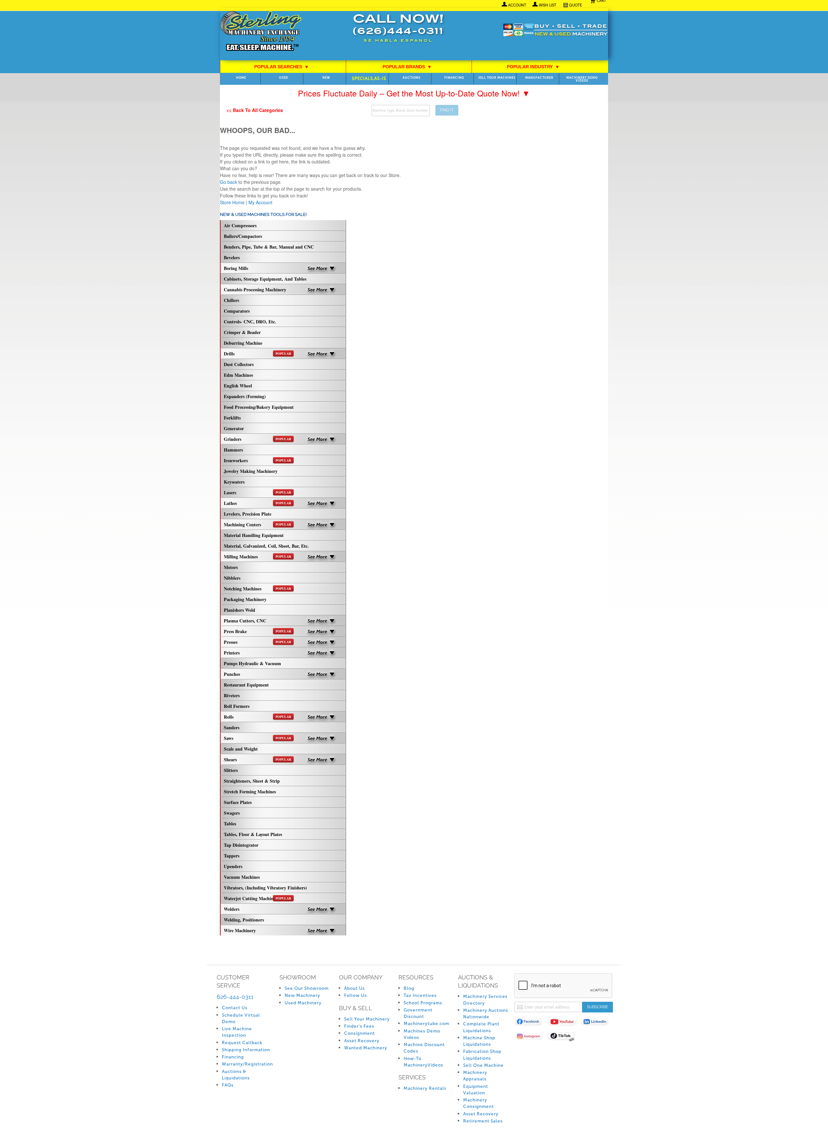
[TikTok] (564, 1037)
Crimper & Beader (242, 332)
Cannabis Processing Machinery (255, 289)
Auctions (411, 77)
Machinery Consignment (478, 1103)
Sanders (231, 727)
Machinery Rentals (425, 1088)
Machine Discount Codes (424, 1048)
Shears (257, 759)
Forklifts (232, 417)
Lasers (257, 492)
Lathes (257, 503)
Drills (257, 353)
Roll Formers (236, 706)
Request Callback (242, 1042)
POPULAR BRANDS (407, 66)
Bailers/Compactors (243, 236)
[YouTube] (564, 1023)
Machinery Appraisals (475, 1076)
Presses (257, 642)
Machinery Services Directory (485, 1000)
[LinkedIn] (597, 1023)
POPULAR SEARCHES (281, 66)
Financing (454, 77)
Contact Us (234, 1008)
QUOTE (575, 5)
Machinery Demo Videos (582, 79)
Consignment (359, 1033)
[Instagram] (531, 1037)
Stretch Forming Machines (250, 791)
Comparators (237, 310)
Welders (231, 909)
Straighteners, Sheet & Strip (252, 780)
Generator (234, 428)
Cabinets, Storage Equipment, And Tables (265, 278)
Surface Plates (238, 802)
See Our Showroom (307, 988)
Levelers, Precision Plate (247, 513)
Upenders (233, 866)
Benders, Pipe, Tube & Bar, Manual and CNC (269, 246)
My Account (260, 202)
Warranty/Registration (247, 1064)
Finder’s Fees (359, 1026)
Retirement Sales (483, 1121)
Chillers (231, 300)
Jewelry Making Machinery (251, 471)
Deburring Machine (243, 343)
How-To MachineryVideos (423, 1062)
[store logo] (260, 31)
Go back (228, 182)
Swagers (232, 813)
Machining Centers (257, 524)
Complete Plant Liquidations (481, 1027)
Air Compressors (240, 225)
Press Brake (257, 631)
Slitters (231, 770)
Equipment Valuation (475, 1090)
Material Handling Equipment (254, 535)
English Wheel (238, 385)
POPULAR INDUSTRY (533, 66)
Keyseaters (234, 481)
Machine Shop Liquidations (479, 1041)
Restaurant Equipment (246, 684)
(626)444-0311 (398, 32)
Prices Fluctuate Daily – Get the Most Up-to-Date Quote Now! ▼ (414, 93)
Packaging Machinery (245, 599)
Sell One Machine (483, 1065)
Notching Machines (257, 588)
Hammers (233, 449)
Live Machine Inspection (237, 1032)
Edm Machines (238, 375)
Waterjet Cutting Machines (257, 898)
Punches (232, 674)
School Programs (423, 1003)
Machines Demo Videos (422, 1034)
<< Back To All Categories (254, 110)
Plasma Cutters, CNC (245, 620)
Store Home (232, 202)
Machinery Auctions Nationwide (485, 1014)
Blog (409, 988)
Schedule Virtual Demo (241, 1018)
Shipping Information (246, 1050)
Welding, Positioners (244, 919)
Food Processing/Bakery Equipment (259, 407)
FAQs (228, 1085)
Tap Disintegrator (241, 845)
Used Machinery (303, 1003)
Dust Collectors (239, 364)
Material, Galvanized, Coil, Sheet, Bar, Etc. (266, 545)
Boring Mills (236, 268)
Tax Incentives (420, 995)
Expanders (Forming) (245, 396)
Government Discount (418, 1013)
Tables (230, 823)
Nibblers (232, 578)
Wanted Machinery (365, 1048)
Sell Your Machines (497, 77)
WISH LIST (547, 5)
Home (241, 77)
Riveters (232, 695)
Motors (231, 567)
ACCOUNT (517, 5)
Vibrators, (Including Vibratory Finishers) (265, 887)
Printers (232, 652)
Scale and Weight (241, 748)
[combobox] (401, 110)
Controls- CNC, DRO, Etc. (250, 321)
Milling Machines (257, 556)
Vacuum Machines (242, 877)
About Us (354, 988)
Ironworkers (257, 460)
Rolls (257, 716)
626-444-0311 (235, 996)
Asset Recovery (361, 1041)
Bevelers (232, 257)
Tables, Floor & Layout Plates (253, 834)
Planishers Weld (239, 610)
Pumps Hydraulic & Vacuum (252, 663)
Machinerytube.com (426, 1023)
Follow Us (355, 995)
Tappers (231, 855)
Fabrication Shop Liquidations (482, 1055)
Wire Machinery (240, 930)
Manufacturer (539, 77)
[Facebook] (531, 1023)
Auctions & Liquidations (236, 1075)
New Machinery (302, 995)
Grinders (257, 439)
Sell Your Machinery (367, 1019)
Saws (257, 738)
